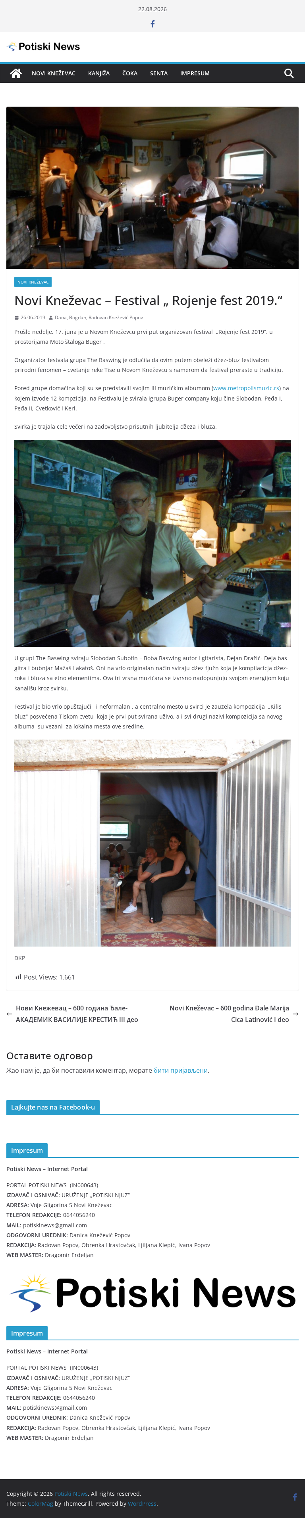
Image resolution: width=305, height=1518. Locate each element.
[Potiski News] (15, 73)
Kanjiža (99, 73)
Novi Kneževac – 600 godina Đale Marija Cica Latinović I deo (229, 1014)
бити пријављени (181, 1070)
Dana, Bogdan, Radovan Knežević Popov (99, 317)
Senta (159, 73)
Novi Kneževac (53, 73)
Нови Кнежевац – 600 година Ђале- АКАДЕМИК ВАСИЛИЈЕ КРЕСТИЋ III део (77, 1014)
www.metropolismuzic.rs (246, 388)
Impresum (195, 73)
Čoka (129, 73)
